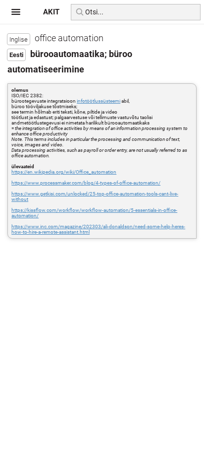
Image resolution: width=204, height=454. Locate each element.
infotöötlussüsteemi (98, 101)
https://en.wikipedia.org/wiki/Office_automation (63, 172)
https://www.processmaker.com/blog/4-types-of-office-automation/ (85, 183)
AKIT (51, 11)
